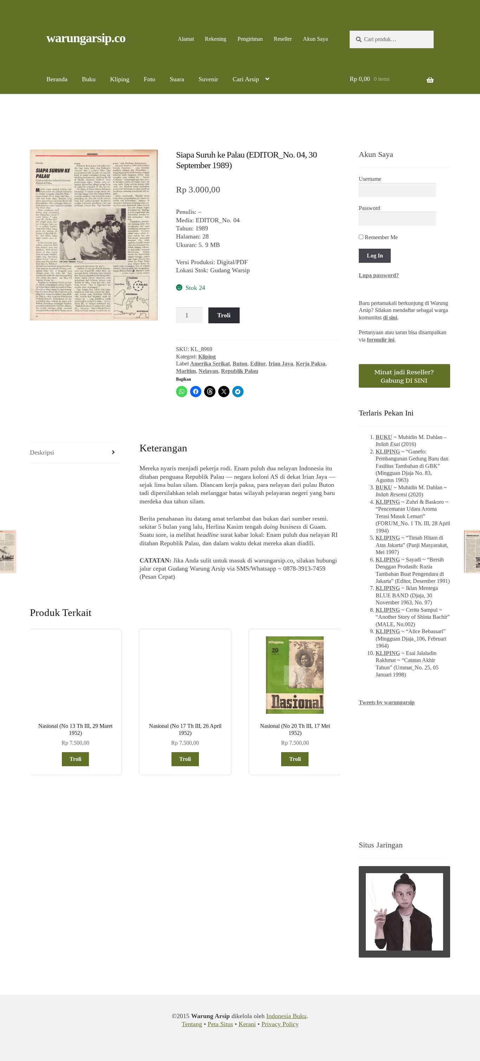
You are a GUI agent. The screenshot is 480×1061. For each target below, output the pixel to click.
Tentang (192, 1024)
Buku (89, 79)
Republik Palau (239, 371)
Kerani (247, 1024)
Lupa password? (379, 275)
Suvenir (208, 79)
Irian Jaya (280, 364)
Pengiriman (250, 39)
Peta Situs (220, 1024)
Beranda (56, 79)
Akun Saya (315, 39)
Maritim (186, 371)
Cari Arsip (246, 79)
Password (369, 208)
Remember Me (380, 237)
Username (370, 179)
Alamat (186, 39)
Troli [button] (75, 759)
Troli (224, 315)
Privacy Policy (280, 1024)
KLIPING (388, 452)
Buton (240, 364)
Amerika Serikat (210, 364)
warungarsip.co (85, 38)
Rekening (215, 39)
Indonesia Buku (286, 1015)
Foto (149, 79)
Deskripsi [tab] (42, 452)
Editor (258, 364)
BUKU (384, 437)
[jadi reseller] (404, 376)
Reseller (283, 39)
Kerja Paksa (310, 364)
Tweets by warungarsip (387, 702)
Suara (177, 79)
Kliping (119, 79)
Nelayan (208, 371)
